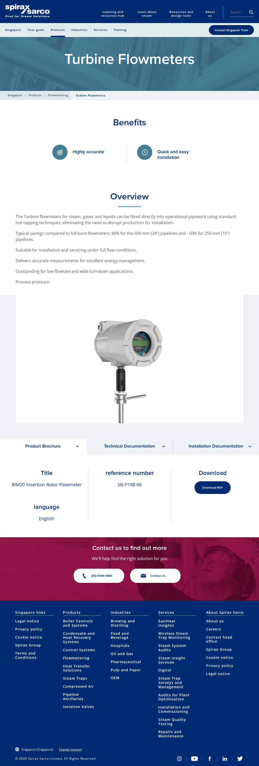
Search (251, 12)
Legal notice (27, 621)
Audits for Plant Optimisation (174, 697)
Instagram (179, 758)
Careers (213, 629)
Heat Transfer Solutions (76, 668)
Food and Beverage (120, 635)
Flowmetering (58, 95)
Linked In (225, 758)
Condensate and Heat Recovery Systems (79, 637)
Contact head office (219, 639)
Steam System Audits (172, 647)
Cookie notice (28, 637)
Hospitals (120, 645)
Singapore (15, 95)
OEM (115, 677)
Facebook (209, 758)
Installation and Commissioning (174, 709)
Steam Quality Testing (172, 721)
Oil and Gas (122, 653)
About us (215, 621)
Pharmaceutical (126, 661)
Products (35, 95)
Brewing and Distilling (123, 623)
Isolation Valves (78, 706)
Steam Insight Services (171, 660)
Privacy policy (28, 629)
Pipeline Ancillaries (73, 696)
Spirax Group (28, 645)
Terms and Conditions (26, 655)
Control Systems (79, 649)
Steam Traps (75, 678)
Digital (164, 670)
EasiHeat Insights (167, 623)
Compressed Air (78, 686)
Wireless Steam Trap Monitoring (174, 635)
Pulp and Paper (126, 669)
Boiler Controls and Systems (78, 623)
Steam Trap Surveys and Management (171, 682)
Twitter (240, 758)
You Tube (194, 758)
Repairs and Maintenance (171, 733)
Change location (70, 749)
